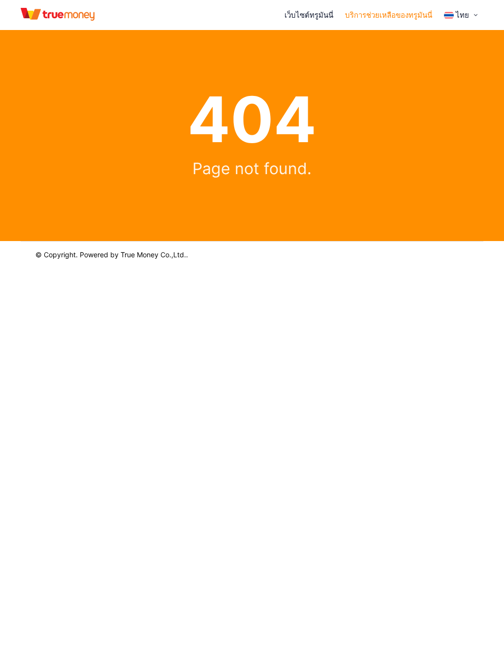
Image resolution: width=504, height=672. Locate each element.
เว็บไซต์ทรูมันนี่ (308, 15)
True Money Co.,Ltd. (153, 254)
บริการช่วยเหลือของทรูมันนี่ (388, 15)
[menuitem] (462, 15)
